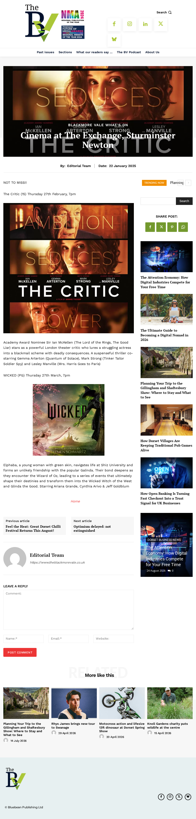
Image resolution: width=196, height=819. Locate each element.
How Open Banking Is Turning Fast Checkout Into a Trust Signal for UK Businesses (165, 498)
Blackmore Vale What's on (98, 125)
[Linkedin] (145, 24)
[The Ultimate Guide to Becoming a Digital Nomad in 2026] (167, 309)
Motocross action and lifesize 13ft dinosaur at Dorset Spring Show (122, 727)
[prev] (181, 183)
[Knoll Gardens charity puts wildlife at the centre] (170, 703)
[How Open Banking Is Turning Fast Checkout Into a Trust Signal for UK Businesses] (167, 473)
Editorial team (79, 166)
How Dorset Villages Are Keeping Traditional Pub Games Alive (166, 445)
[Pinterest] (172, 227)
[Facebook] (114, 24)
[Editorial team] (14, 558)
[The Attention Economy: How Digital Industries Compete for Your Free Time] (167, 256)
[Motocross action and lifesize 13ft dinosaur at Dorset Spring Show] (122, 703)
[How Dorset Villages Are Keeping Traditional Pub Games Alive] (167, 420)
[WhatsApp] (183, 227)
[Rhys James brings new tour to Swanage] (74, 703)
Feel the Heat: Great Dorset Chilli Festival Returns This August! (33, 529)
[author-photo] (6, 740)
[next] (188, 183)
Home (75, 501)
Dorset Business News (164, 540)
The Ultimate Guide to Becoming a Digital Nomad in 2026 (164, 335)
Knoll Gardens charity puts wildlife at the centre (167, 725)
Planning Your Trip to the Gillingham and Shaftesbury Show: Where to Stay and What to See (166, 390)
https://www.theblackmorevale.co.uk (57, 562)
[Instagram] (129, 24)
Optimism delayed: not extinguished (92, 529)
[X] (160, 24)
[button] (165, 12)
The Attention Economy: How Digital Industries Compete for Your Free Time (165, 282)
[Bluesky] (114, 40)
